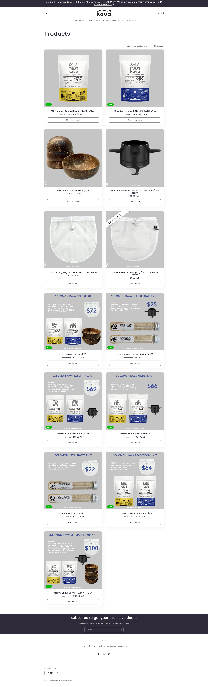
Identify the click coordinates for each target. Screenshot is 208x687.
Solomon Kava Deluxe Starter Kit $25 (134, 354)
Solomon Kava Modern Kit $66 (135, 434)
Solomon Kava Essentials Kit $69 (73, 434)
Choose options (73, 120)
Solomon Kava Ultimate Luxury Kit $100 (73, 593)
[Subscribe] (121, 629)
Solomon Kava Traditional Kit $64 (135, 513)
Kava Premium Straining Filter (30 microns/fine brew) (135, 192)
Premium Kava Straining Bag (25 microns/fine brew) (135, 273)
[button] (46, 13)
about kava (122, 646)
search (83, 646)
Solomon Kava (55, 681)
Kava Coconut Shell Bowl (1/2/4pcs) (73, 191)
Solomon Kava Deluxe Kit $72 (73, 354)
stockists (101, 646)
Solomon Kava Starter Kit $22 (73, 513)
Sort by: (129, 46)
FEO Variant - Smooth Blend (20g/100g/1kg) (135, 111)
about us (92, 646)
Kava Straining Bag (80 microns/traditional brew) (73, 272)
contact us (111, 646)
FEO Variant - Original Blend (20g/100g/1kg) (73, 111)
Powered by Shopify (66, 681)
